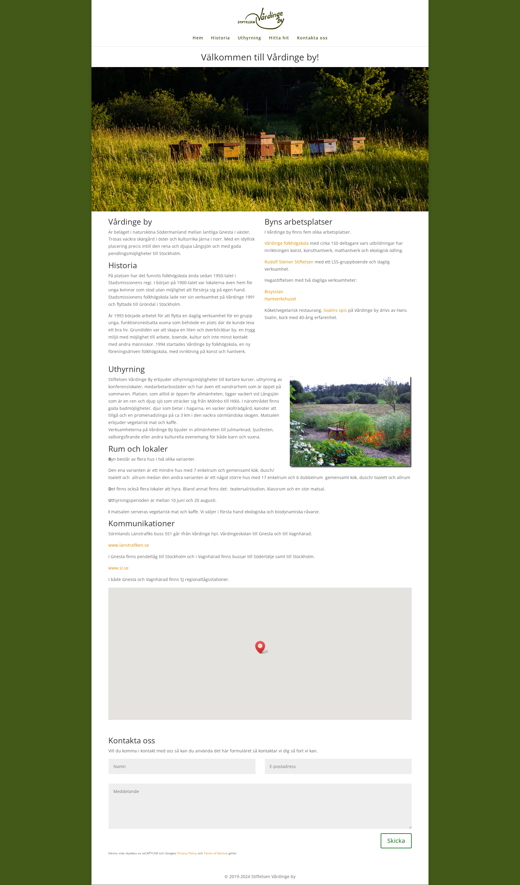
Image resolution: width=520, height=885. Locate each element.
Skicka (396, 841)
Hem (198, 38)
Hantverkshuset (281, 299)
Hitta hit (279, 38)
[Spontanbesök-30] (260, 210)
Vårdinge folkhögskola (287, 243)
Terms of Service (216, 853)
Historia (220, 38)
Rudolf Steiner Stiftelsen (289, 262)
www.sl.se (118, 568)
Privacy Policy (187, 853)
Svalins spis (335, 310)
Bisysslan (274, 291)
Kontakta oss (312, 38)
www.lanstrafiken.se (128, 545)
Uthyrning (249, 38)
